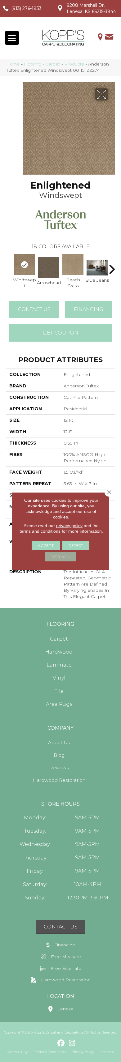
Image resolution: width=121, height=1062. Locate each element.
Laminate (59, 665)
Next (111, 266)
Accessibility (17, 1052)
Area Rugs (59, 704)
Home (13, 64)
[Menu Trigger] (12, 38)
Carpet (53, 64)
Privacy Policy (83, 1052)
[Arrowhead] (49, 267)
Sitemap (107, 1052)
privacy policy (69, 525)
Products (74, 64)
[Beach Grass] (73, 265)
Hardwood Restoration (59, 780)
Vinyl (59, 678)
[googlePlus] (50, 1043)
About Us (59, 742)
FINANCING (88, 309)
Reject (76, 545)
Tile (59, 691)
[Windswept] (24, 265)
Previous (9, 266)
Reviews (59, 767)
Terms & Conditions (49, 1052)
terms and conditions (40, 530)
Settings (60, 556)
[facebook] (61, 1043)
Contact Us (34, 309)
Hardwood (59, 652)
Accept (46, 545)
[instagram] (72, 1043)
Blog (59, 755)
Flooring (32, 64)
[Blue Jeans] (97, 267)
